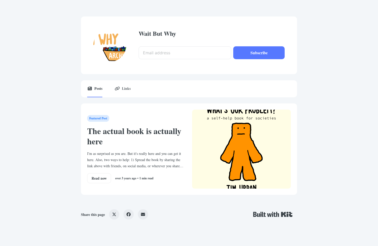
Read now (99, 178)
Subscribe (259, 53)
